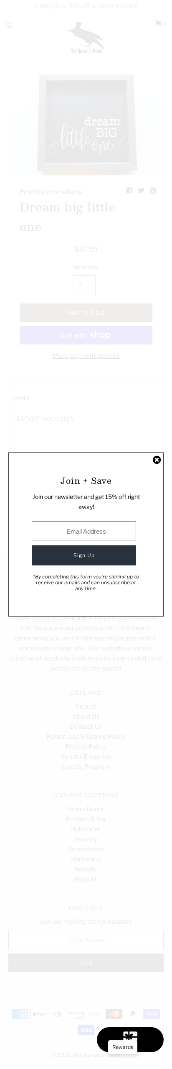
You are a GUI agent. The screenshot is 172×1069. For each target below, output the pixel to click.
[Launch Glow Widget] (130, 1039)
